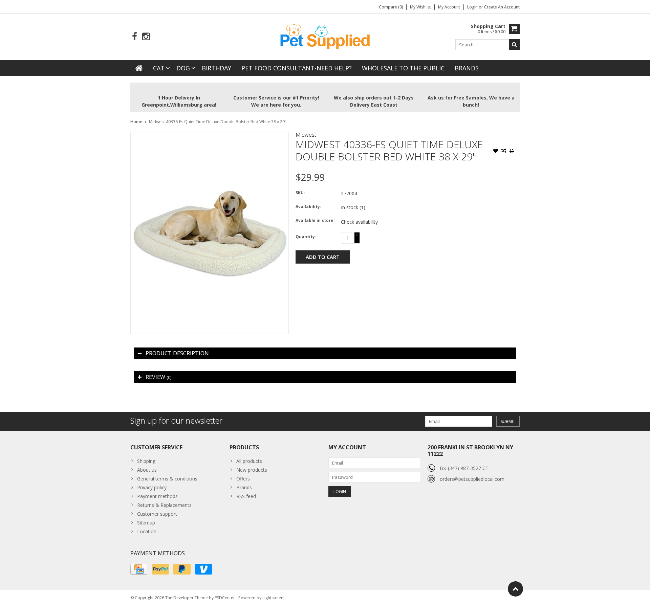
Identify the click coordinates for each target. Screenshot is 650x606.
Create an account (502, 7)
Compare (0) (391, 7)
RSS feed (246, 496)
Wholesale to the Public (403, 68)
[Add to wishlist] (496, 152)
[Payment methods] (138, 569)
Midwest (306, 134)
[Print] (512, 152)
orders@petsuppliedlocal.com (472, 479)
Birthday (216, 68)
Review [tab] (158, 377)
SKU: (300, 193)
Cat (159, 68)
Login (473, 7)
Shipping (146, 461)
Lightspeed (273, 598)
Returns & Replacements (164, 505)
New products (251, 470)
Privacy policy (152, 487)
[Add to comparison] (504, 152)
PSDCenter (225, 598)
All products (249, 461)
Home (136, 122)
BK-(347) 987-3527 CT (464, 468)
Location (146, 531)
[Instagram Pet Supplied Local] (146, 36)
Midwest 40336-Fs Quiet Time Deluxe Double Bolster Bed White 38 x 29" (217, 122)
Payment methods (157, 496)
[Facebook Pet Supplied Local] (134, 36)
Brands (467, 68)
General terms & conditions (167, 478)
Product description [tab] (177, 353)
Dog (183, 68)
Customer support (157, 514)
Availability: (308, 206)
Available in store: (315, 220)
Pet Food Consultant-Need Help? (296, 68)
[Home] (139, 68)
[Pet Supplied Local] (325, 35)
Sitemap (146, 522)
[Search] (514, 44)
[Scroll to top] (515, 589)
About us (147, 470)
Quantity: (306, 237)
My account (449, 7)
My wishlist (420, 7)
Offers (243, 478)
